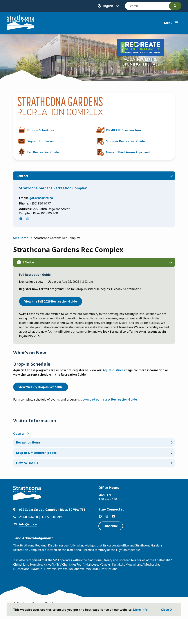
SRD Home (20, 238)
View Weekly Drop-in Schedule (40, 387)
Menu (168, 23)
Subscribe (111, 526)
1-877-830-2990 (52, 517)
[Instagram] (27, 219)
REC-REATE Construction (123, 130)
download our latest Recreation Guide (109, 399)
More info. (140, 610)
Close (165, 610)
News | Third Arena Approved (128, 152)
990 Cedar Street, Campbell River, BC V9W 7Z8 (52, 510)
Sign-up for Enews (40, 141)
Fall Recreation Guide (43, 152)
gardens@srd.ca (41, 198)
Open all (19, 434)
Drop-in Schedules (40, 130)
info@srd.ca (28, 524)
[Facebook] (21, 219)
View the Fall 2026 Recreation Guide (50, 301)
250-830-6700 (28, 517)
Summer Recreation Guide (125, 141)
